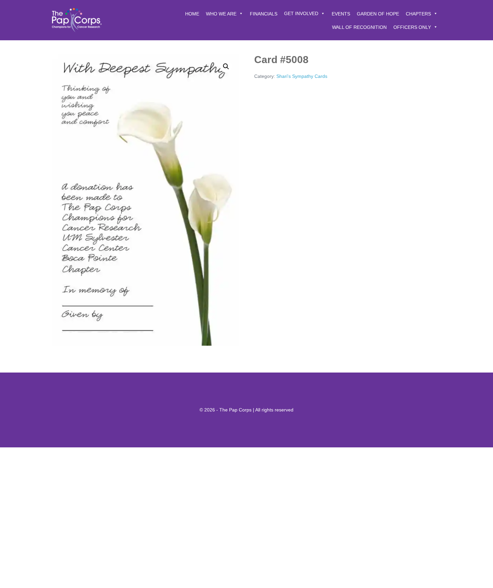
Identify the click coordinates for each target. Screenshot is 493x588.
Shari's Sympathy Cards (301, 76)
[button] (226, 66)
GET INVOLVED (301, 13)
